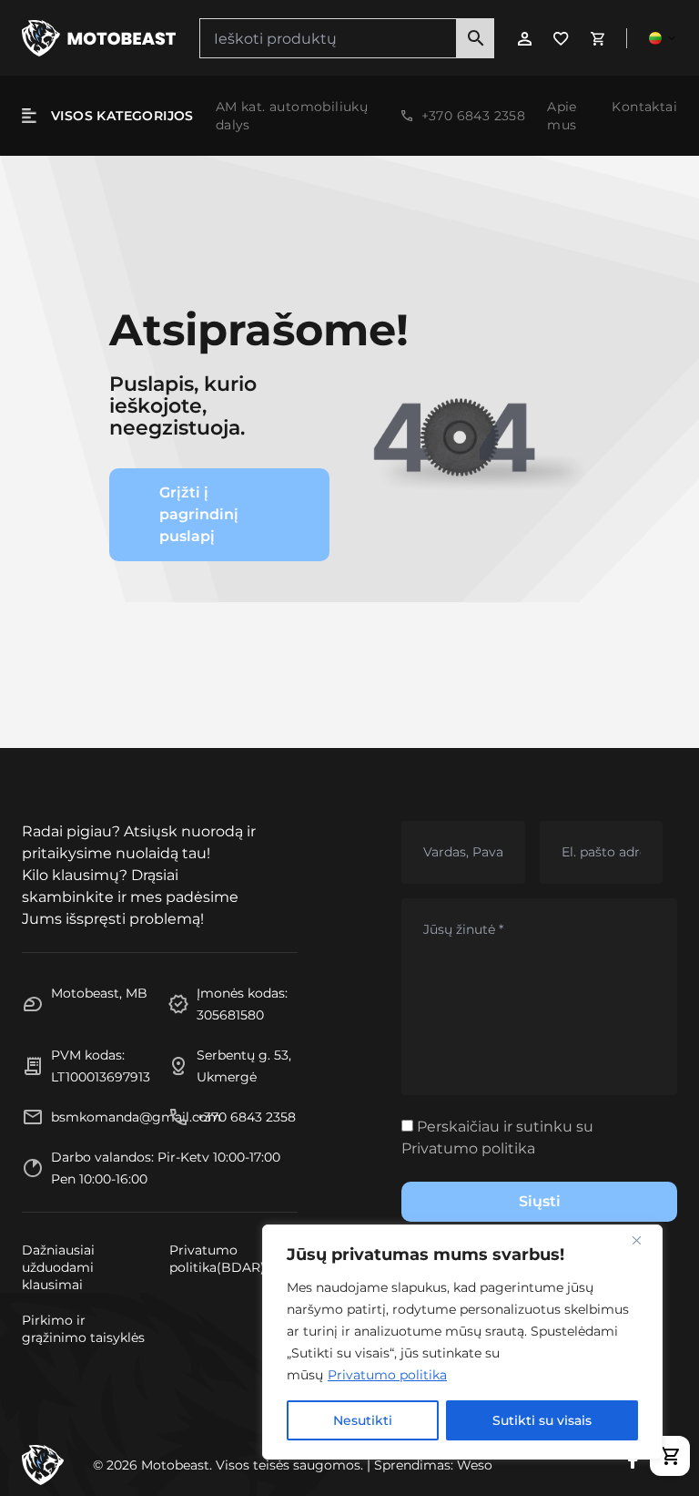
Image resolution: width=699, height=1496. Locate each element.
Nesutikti (362, 1420)
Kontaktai (644, 106)
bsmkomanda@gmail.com (136, 1117)
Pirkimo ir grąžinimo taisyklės (83, 1329)
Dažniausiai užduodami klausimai (58, 1267)
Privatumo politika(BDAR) (217, 1259)
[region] (462, 1342)
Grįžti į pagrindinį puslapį (198, 514)
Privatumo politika (387, 1375)
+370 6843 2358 (473, 116)
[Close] (643, 1240)
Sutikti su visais (542, 1420)
